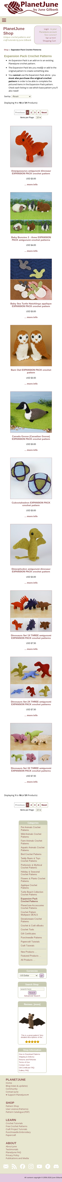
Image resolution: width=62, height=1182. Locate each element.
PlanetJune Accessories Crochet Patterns (32, 906)
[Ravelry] (47, 1166)
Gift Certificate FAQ (26, 1068)
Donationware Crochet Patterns (31, 920)
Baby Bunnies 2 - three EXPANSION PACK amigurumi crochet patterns (31, 238)
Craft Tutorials (27, 945)
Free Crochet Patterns (16, 1126)
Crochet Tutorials (14, 1123)
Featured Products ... (31, 956)
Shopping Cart (49, 40)
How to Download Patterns (29, 1054)
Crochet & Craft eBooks (32, 925)
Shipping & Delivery (26, 1057)
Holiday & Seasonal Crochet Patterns (30, 873)
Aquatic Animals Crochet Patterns (32, 849)
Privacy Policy (12, 1155)
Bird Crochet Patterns (31, 854)
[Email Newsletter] (5, 1166)
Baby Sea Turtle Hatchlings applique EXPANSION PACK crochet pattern (31, 305)
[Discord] (56, 1166)
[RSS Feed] (14, 1166)
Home (9, 1082)
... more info (31, 184)
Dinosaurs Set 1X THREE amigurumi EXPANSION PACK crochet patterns (31, 636)
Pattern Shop (12, 1106)
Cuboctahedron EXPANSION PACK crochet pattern (31, 504)
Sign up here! (51, 38)
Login (46, 29)
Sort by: (7, 96)
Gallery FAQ (24, 1070)
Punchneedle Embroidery (18, 1132)
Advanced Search (32, 996)
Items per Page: (27, 117)
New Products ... (29, 952)
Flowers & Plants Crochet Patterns (33, 880)
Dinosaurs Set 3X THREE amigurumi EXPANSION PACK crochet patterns (31, 769)
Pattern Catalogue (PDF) (17, 1111)
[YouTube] (39, 1166)
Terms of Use (24, 1062)
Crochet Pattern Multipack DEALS (29, 913)
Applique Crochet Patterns (29, 886)
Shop (6, 49)
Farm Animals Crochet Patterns (31, 842)
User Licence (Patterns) (17, 1108)
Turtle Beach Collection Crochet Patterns (32, 893)
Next (44, 112)
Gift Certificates (28, 933)
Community (12, 1088)
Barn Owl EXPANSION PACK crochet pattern (31, 371)
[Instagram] (31, 1166)
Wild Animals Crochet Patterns (31, 835)
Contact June (24, 1065)
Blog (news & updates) (17, 1085)
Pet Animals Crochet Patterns (31, 828)
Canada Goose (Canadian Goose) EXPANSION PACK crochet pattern (31, 437)
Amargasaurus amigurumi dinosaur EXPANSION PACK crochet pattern (31, 172)
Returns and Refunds (27, 1060)
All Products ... (28, 960)
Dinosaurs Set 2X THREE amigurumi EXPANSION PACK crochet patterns (31, 703)
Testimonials (12, 1149)
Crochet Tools (27, 929)
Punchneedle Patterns (31, 937)
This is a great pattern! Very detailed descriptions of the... (32, 1036)
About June (11, 1146)
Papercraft (11, 1135)
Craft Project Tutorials (16, 1129)
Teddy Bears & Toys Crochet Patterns (30, 859)
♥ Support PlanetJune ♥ (17, 1094)
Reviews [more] (32, 1004)
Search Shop (32, 984)
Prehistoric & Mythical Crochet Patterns (31, 866)
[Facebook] (22, 1166)
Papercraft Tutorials (30, 941)
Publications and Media (17, 1158)
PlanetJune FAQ (13, 1152)
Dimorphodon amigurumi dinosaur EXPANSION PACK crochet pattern (31, 570)
